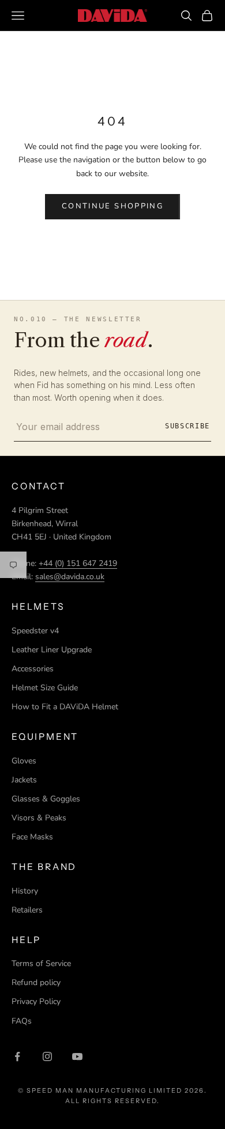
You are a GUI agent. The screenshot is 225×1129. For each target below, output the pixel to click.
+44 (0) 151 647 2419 (78, 563)
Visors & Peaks (39, 817)
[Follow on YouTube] (77, 1056)
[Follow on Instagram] (47, 1056)
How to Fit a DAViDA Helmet (65, 706)
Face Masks (32, 836)
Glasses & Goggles (46, 798)
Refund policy (36, 982)
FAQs (22, 1021)
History (25, 890)
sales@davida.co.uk (69, 576)
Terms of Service (41, 963)
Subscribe (187, 426)
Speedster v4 (35, 630)
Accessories (33, 668)
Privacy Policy (36, 1001)
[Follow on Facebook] (17, 1056)
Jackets (24, 779)
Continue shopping (112, 206)
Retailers (27, 909)
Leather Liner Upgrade (52, 649)
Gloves (24, 760)
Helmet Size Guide (45, 687)
